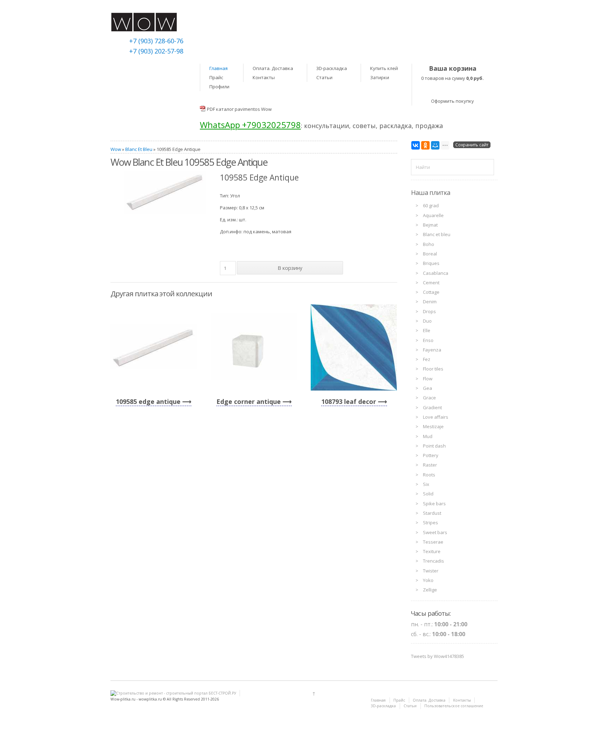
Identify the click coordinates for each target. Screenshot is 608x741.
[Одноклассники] (425, 145)
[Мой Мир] (435, 145)
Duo (427, 321)
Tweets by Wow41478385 (437, 656)
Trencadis (433, 561)
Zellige (430, 590)
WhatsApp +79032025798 (250, 125)
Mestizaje (433, 426)
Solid (428, 493)
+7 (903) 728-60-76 (156, 41)
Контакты (264, 77)
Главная (218, 68)
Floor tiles (433, 369)
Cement (431, 282)
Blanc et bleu (436, 234)
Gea (427, 388)
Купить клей (384, 68)
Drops (429, 311)
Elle (426, 330)
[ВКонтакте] (415, 145)
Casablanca (435, 273)
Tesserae (433, 542)
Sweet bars (435, 532)
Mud (427, 436)
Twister (430, 571)
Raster (430, 465)
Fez (426, 359)
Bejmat (430, 225)
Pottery (430, 455)
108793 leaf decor (348, 401)
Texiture (432, 551)
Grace (429, 397)
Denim (430, 301)
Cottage (431, 292)
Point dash (434, 446)
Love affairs (435, 417)
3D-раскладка (331, 68)
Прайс (216, 77)
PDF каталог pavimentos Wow (239, 109)
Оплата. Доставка (273, 68)
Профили (219, 86)
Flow (427, 378)
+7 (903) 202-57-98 (156, 51)
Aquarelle (433, 215)
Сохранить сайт (471, 145)
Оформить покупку (452, 101)
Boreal (430, 254)
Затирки (379, 77)
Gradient (432, 407)
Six (426, 484)
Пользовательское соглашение (453, 705)
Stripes (430, 522)
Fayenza (432, 350)
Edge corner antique (248, 401)
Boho (428, 244)
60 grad (431, 205)
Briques (431, 263)
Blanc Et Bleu (138, 149)
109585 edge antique (148, 401)
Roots (429, 474)
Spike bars (434, 503)
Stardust (432, 513)
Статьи (324, 77)
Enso (428, 340)
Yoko (428, 580)
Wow (115, 149)
